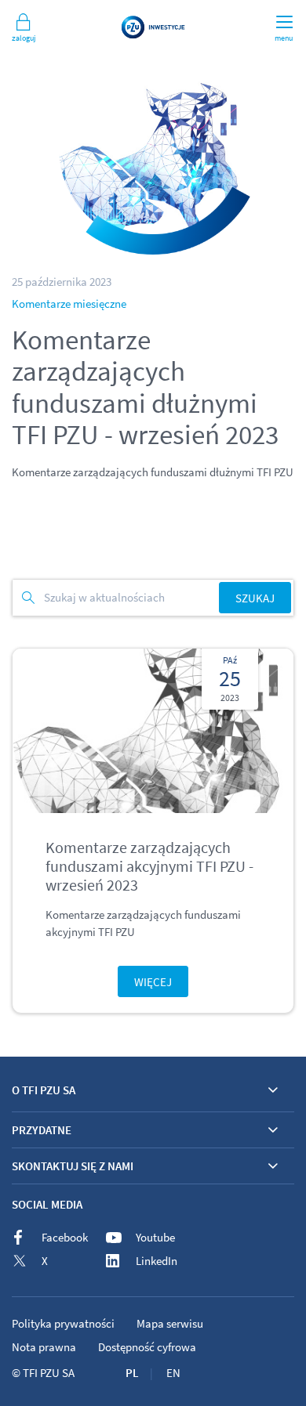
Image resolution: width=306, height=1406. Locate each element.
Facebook (65, 1237)
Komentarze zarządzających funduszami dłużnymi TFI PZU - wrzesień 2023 (145, 388)
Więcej (153, 981)
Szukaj (255, 598)
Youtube (155, 1237)
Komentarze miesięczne (69, 303)
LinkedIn (156, 1260)
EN (173, 1372)
